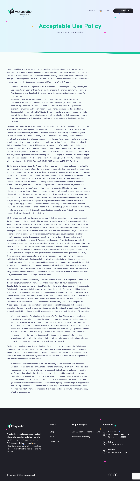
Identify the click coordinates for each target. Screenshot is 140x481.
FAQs (107, 11)
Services (89, 11)
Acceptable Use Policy (74, 32)
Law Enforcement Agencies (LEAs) (86, 432)
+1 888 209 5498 (115, 445)
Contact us (122, 11)
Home (59, 32)
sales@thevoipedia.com (117, 452)
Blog (100, 11)
